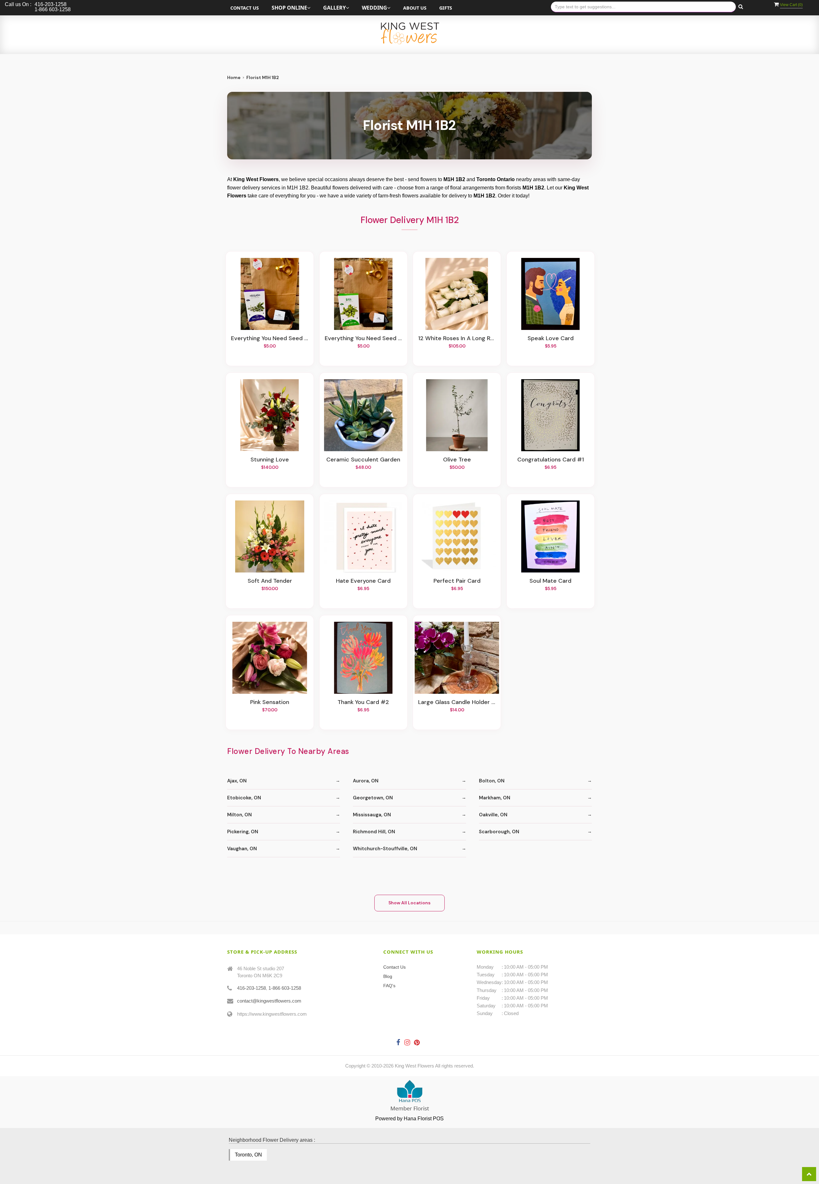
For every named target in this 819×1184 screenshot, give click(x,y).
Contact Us (244, 8)
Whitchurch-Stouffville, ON (385, 848)
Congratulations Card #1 (550, 459)
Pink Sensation (269, 702)
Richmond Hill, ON (374, 831)
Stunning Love (269, 459)
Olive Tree (457, 459)
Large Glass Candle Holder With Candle (457, 702)
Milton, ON (239, 815)
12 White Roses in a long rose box (457, 338)
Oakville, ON (493, 815)
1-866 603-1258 (284, 988)
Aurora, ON (365, 781)
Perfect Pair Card (457, 581)
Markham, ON (494, 798)
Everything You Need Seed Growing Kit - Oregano (269, 338)
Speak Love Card (551, 338)
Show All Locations (409, 903)
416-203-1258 (251, 988)
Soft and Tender (270, 581)
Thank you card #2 (363, 702)
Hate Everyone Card (363, 581)
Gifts (445, 8)
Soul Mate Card (550, 581)
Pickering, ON (242, 831)
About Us (414, 8)
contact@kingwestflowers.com (269, 1001)
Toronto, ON (248, 1154)
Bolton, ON (492, 781)
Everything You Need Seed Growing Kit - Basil (363, 338)
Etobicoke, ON (244, 798)
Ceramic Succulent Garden (363, 459)
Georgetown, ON (373, 798)
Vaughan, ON (242, 848)
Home (234, 77)
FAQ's (389, 985)
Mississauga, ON (372, 815)
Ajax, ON (237, 781)
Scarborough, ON (499, 831)
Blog (387, 976)
